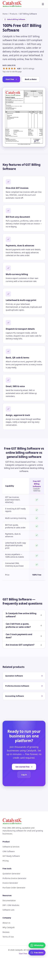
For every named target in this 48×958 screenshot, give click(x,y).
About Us (6, 923)
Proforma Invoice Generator (14, 878)
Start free (10, 79)
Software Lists (8, 910)
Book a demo (31, 79)
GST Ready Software (11, 856)
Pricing (6, 860)
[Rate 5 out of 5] (14, 68)
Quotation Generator (11, 873)
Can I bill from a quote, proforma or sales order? (18, 625)
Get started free (22, 766)
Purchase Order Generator (14, 887)
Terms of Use (8, 936)
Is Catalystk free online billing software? (21, 615)
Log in (24, 774)
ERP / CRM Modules (11, 905)
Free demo (38, 952)
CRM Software (9, 851)
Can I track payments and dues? (19, 636)
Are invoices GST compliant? (20, 644)
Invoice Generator (10, 883)
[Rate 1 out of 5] (4, 68)
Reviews (6, 932)
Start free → (24, 953)
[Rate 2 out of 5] (6, 68)
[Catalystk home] (12, 4)
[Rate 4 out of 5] (12, 68)
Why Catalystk (8, 927)
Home (5, 14)
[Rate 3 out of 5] (9, 68)
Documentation (9, 900)
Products (13, 14)
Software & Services (11, 846)
